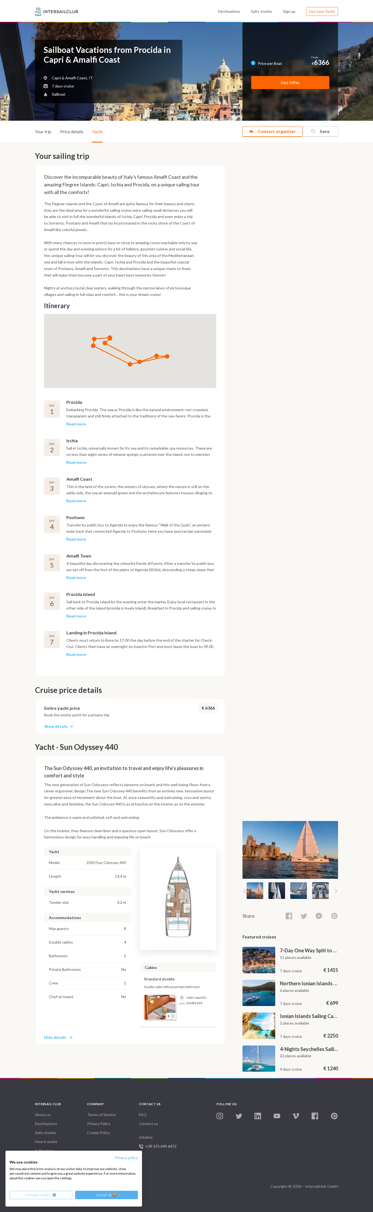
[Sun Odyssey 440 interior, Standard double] (159, 1007)
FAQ (143, 1114)
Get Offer (290, 82)
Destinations (229, 11)
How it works (46, 1141)
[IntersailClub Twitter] (239, 1116)
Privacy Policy (98, 1123)
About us (43, 1114)
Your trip (43, 131)
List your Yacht (322, 11)
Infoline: (157, 1142)
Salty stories (261, 11)
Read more (76, 424)
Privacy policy (126, 1157)
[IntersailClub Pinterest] (334, 1116)
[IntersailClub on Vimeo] (295, 1116)
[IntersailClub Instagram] (220, 1116)
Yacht (97, 131)
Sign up (289, 11)
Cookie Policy (98, 1132)
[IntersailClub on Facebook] (315, 1116)
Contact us (148, 1123)
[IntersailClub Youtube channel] (277, 1116)
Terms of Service (101, 1114)
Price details (71, 131)
